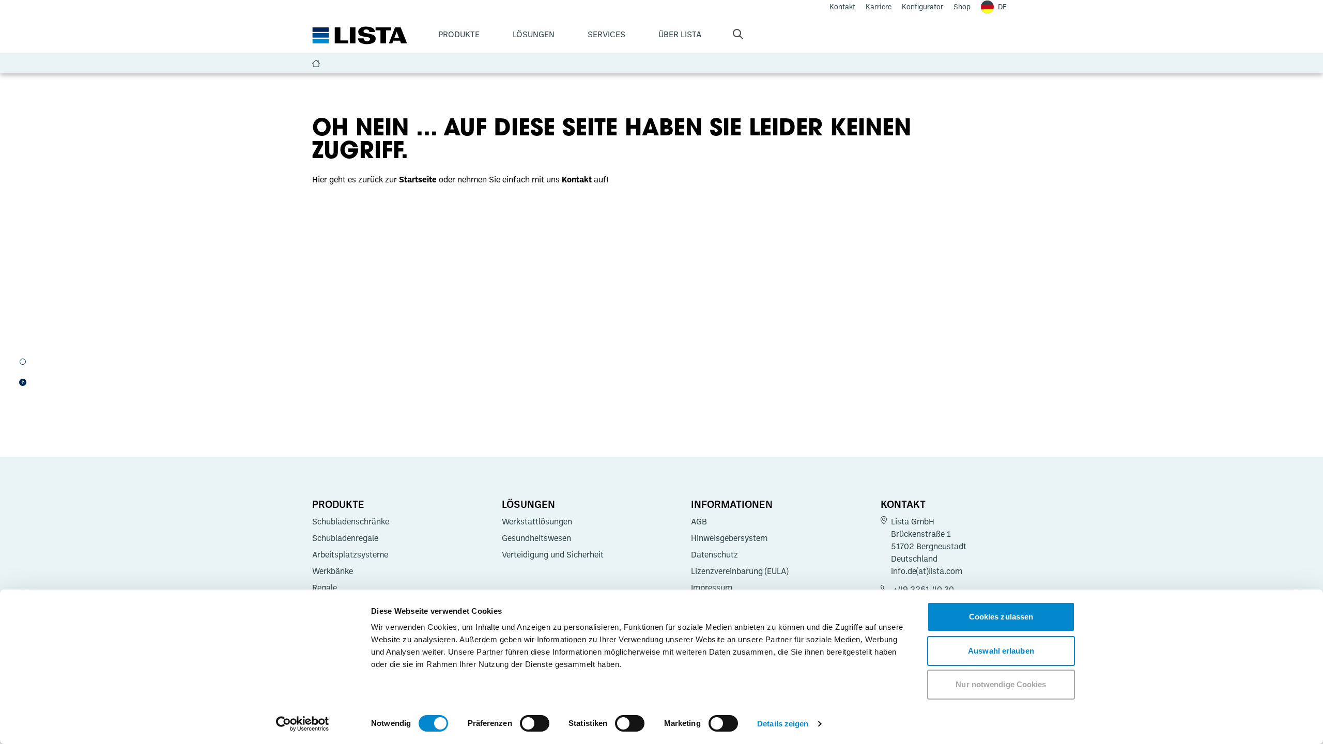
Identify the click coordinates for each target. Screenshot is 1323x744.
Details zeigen (782, 723)
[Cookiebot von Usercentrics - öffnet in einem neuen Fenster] (302, 724)
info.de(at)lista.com (926, 571)
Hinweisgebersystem (729, 538)
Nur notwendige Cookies (1001, 684)
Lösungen (534, 34)
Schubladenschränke (350, 521)
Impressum (711, 587)
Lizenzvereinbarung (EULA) (739, 571)
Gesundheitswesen (536, 538)
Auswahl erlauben (1001, 650)
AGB (699, 521)
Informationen (732, 503)
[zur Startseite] (359, 35)
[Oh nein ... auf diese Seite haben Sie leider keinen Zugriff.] (23, 362)
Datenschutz (714, 554)
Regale (324, 587)
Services (606, 34)
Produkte (459, 34)
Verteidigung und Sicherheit (553, 554)
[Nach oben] (23, 382)
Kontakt (903, 503)
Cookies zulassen (1001, 616)
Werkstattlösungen (537, 521)
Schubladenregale (345, 538)
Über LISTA (679, 34)
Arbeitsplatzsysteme (350, 554)
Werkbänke (332, 571)
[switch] (534, 723)
